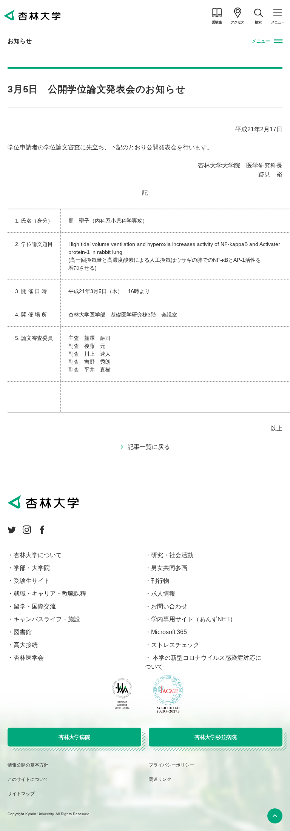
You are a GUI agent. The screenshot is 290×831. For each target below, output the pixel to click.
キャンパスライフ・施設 (47, 619)
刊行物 (160, 581)
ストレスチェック (175, 645)
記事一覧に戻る (149, 447)
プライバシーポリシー (171, 765)
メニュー (261, 41)
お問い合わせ (169, 606)
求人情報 (163, 593)
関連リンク (160, 779)
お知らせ (20, 41)
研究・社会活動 (172, 555)
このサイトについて (28, 779)
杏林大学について (38, 555)
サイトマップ (21, 793)
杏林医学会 (29, 657)
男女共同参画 (169, 568)
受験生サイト (32, 581)
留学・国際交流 (35, 606)
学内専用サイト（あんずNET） (193, 619)
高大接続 (26, 645)
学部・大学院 (32, 568)
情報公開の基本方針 (28, 765)
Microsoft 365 (169, 632)
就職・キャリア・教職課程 (50, 593)
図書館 (23, 632)
